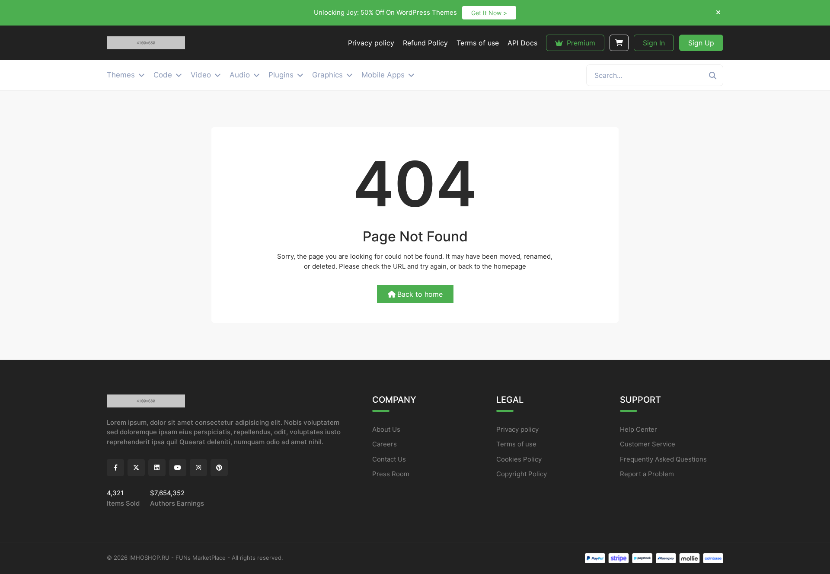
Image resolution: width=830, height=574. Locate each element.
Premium (580, 42)
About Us (386, 429)
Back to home (420, 294)
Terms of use (516, 444)
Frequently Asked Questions (663, 459)
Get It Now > (489, 12)
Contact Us (389, 459)
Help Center (638, 429)
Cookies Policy (519, 459)
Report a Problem (647, 474)
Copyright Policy (521, 474)
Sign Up (701, 42)
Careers (384, 444)
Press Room (390, 474)
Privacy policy (517, 429)
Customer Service (647, 444)
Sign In (654, 42)
